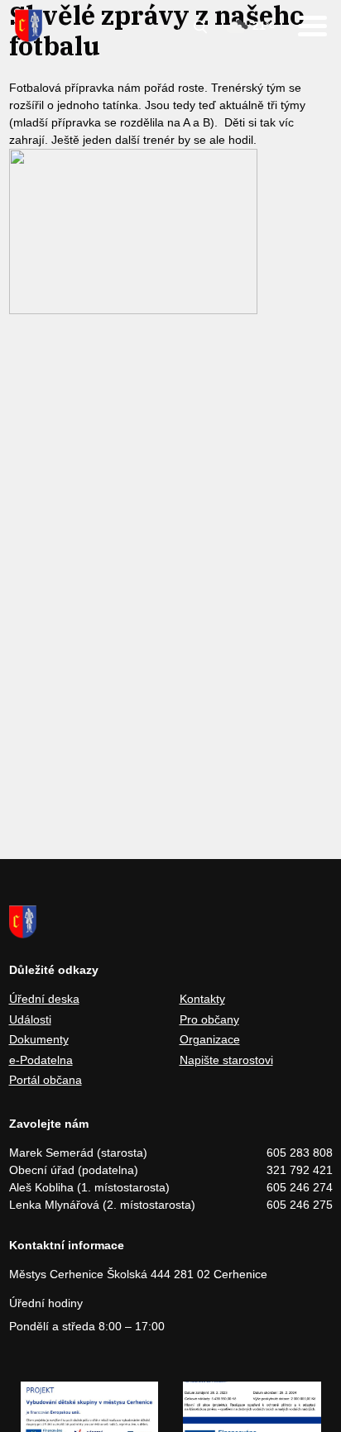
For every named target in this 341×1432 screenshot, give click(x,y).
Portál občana (45, 1079)
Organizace (210, 1039)
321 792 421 (300, 1170)
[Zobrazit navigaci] (312, 26)
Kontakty (202, 998)
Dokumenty (39, 1039)
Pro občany (209, 1019)
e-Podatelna (41, 1060)
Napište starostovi (226, 1060)
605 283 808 (300, 1152)
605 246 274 (300, 1187)
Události (30, 1019)
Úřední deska (44, 998)
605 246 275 (300, 1204)
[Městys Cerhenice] (28, 25)
